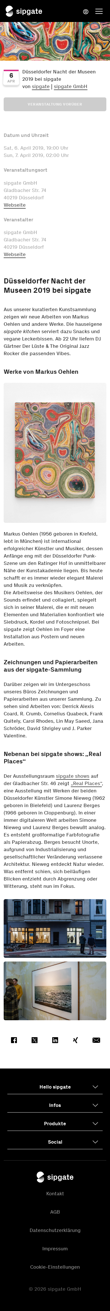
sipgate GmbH (70, 86)
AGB (55, 1212)
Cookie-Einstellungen (55, 1267)
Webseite (15, 205)
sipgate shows (72, 776)
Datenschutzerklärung (55, 1230)
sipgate (41, 86)
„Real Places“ (86, 783)
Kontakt (55, 1193)
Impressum (55, 1249)
